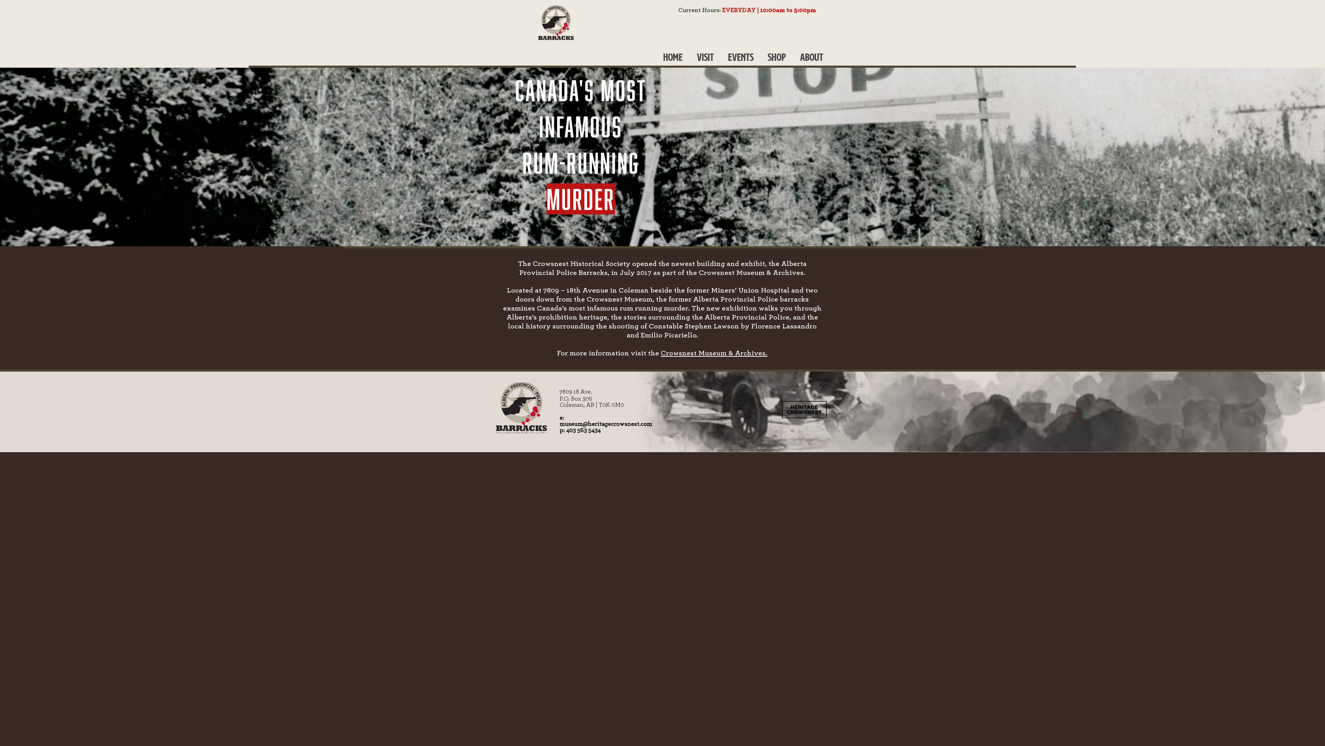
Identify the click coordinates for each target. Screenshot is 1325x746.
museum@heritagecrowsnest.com (606, 424)
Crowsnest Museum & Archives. (714, 353)
